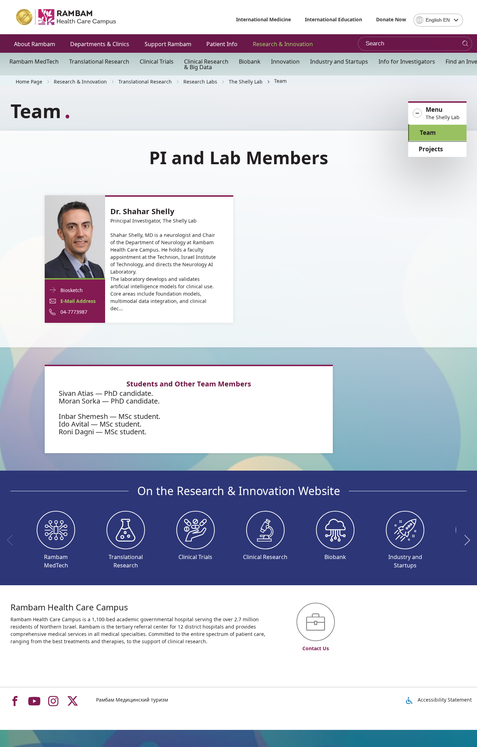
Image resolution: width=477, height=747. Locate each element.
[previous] (12, 540)
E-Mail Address (78, 301)
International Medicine (263, 19)
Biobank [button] (249, 61)
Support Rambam (168, 44)
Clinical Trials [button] (157, 61)
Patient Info (221, 44)
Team (428, 133)
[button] (437, 113)
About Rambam (34, 44)
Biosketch (71, 290)
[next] (465, 540)
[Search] (465, 44)
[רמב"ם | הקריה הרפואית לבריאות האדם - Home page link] (66, 17)
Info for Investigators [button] (407, 61)
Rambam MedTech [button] (34, 61)
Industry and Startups (339, 61)
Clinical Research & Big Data (206, 64)
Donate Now (391, 19)
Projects (431, 149)
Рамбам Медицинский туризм (132, 699)
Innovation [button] (285, 61)
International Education (333, 19)
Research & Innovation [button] (283, 44)
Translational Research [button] (99, 61)
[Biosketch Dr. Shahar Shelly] (75, 236)
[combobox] (438, 20)
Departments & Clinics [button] (99, 44)
